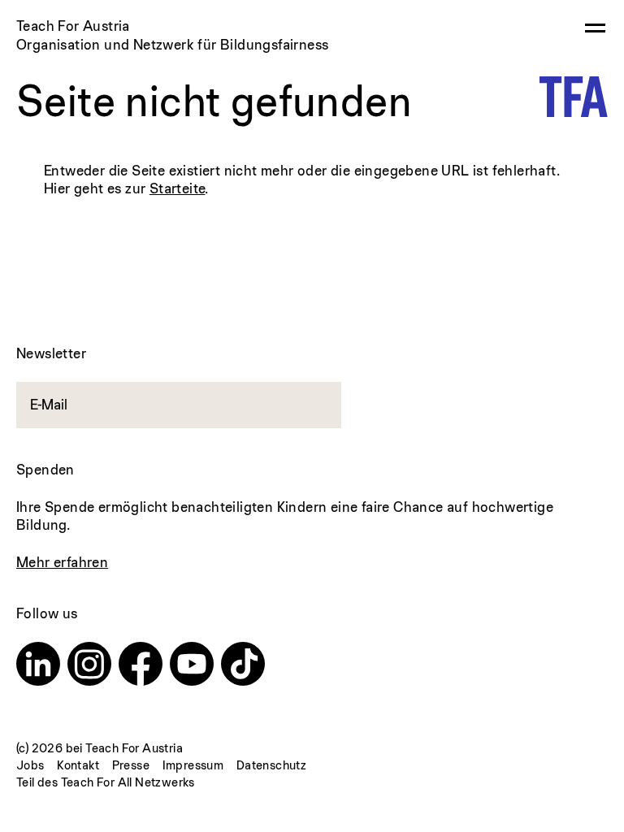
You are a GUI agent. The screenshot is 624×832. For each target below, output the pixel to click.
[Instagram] (89, 666)
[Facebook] (140, 666)
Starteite (178, 188)
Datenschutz (271, 765)
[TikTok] (243, 666)
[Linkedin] (38, 666)
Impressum (193, 765)
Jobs (30, 765)
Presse (131, 765)
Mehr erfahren (62, 561)
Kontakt (78, 765)
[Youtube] (192, 666)
